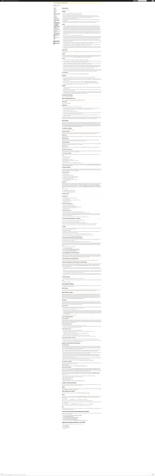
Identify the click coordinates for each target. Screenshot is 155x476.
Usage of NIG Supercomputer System (57, 14)
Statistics (12, 0)
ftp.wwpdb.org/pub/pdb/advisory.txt (68, 416)
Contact (150, 0)
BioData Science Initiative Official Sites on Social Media (56, 43)
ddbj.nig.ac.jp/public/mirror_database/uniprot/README (72, 417)
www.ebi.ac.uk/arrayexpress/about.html (71, 418)
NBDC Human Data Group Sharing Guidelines (92, 82)
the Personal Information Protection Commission (92, 373)
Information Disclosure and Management (82, 265)
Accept (153, 474)
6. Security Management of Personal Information (56, 24)
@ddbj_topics (66, 425)
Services (5, 0)
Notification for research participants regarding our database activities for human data (73, 380)
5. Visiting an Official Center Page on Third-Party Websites (57, 22)
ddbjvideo (68, 427)
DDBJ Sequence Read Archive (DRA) (80, 368)
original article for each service (82, 396)
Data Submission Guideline (56, 29)
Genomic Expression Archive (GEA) (89, 368)
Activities (15, 0)
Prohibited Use (55, 16)
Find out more (10, 474)
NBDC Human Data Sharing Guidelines (91, 81)
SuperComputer (9, 0)
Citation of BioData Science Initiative (57, 37)
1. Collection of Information (57, 18)
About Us (18, 0)
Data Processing (55, 30)
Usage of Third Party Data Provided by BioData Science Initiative (56, 41)
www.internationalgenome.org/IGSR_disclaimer (81, 420)
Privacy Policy (55, 15)
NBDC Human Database (84, 186)
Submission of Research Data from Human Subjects (57, 34)
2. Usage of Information (56, 19)
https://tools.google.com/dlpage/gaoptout (76, 236)
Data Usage (55, 11)
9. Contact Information (56, 28)
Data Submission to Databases (57, 13)
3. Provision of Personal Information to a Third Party (57, 20)
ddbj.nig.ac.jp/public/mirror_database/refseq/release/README (74, 415)
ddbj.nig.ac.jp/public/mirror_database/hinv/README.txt (71, 419)
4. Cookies (55, 21)
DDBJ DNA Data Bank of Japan (2, 1)
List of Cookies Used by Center (66, 230)
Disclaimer (55, 12)
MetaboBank (96, 368)
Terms (148, 0)
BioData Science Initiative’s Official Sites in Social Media (72, 241)
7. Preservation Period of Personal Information (56, 25)
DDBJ (99, 368)
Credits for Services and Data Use (56, 35)
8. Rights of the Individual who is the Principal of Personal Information (57, 27)
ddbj (65, 428)
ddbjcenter (66, 426)
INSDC (64, 78)
